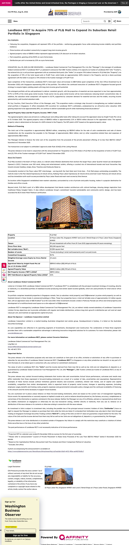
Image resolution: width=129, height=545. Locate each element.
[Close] (37, 500)
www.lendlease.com (15, 333)
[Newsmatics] (4, 279)
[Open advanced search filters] (109, 21)
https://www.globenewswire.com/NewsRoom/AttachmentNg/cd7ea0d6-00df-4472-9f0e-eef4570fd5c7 (46, 451)
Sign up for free (20, 535)
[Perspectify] (4, 270)
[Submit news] (4, 265)
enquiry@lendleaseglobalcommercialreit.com (24, 347)
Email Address (11, 527)
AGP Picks (6, 3)
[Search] (105, 21)
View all (124, 3)
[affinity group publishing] (4, 275)
